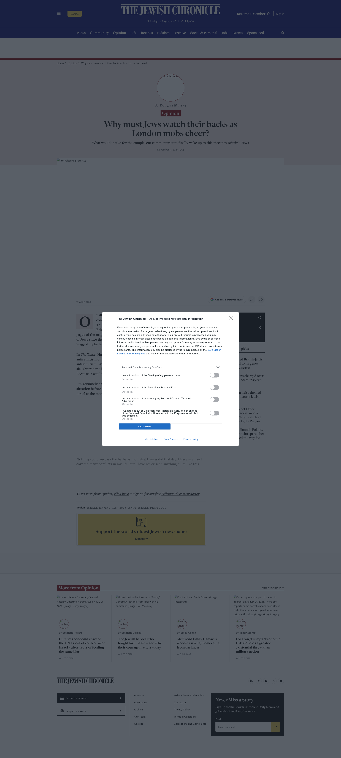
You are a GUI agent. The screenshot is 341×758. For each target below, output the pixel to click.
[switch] (214, 375)
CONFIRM (144, 426)
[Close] (232, 319)
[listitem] (170, 367)
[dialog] (170, 379)
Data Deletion (150, 439)
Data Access (170, 439)
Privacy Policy (190, 439)
